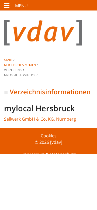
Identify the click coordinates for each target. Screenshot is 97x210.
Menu (21, 6)
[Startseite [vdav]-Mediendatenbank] (48, 37)
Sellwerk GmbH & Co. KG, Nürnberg (40, 119)
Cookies (49, 136)
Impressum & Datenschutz (49, 154)
